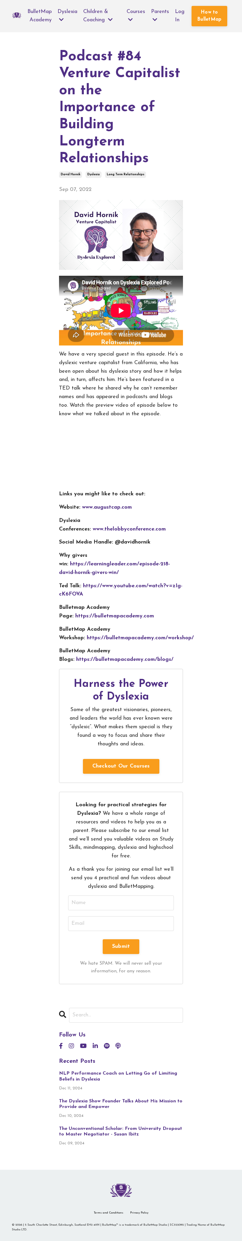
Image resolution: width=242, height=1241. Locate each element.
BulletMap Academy (39, 16)
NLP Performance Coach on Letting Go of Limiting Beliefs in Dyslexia (118, 1076)
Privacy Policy (139, 1212)
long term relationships (125, 174)
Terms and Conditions (108, 1212)
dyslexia (93, 174)
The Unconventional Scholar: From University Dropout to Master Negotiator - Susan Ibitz (120, 1131)
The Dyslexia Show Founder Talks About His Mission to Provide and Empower (120, 1104)
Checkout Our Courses (121, 766)
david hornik (70, 174)
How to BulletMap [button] (209, 16)
